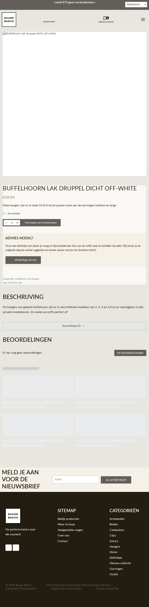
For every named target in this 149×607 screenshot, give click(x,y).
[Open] (143, 19)
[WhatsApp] (49, 17)
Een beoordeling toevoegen (130, 353)
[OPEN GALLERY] (74, 104)
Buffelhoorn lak (22, 279)
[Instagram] (8, 547)
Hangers (35, 279)
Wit (20, 283)
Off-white (12, 283)
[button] (74, 326)
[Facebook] (16, 547)
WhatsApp (49, 22)
